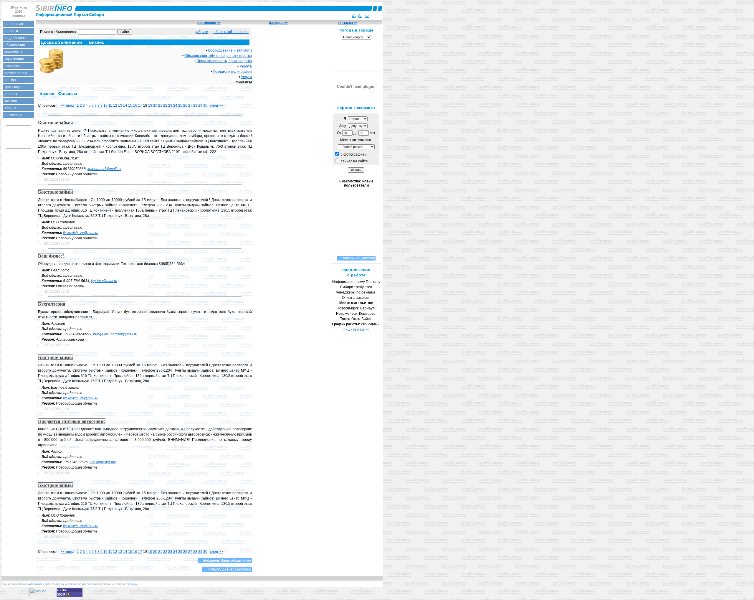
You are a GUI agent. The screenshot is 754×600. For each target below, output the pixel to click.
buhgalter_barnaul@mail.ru (115, 334)
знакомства (14, 52)
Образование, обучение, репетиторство (218, 56)
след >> (216, 105)
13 (120, 105)
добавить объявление (230, 32)
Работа (245, 66)
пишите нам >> (356, 329)
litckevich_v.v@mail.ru (80, 233)
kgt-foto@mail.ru (104, 281)
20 (155, 105)
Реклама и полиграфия (232, 72)
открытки (12, 66)
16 (135, 105)
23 (170, 105)
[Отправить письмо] (367, 16)
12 (115, 105)
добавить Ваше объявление (227, 560)
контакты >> (347, 22)
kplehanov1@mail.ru (104, 169)
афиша (10, 108)
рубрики (201, 32)
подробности (15, 38)
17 (140, 105)
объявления (14, 45)
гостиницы (13, 115)
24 (175, 105)
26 (185, 105)
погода (10, 80)
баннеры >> (278, 22)
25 (180, 105)
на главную (13, 24)
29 (200, 105)
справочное (14, 59)
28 (195, 105)
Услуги (246, 77)
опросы (10, 94)
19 (150, 105)
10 (105, 105)
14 (125, 105)
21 (160, 105)
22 (165, 105)
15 (130, 105)
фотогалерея (15, 73)
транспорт (13, 87)
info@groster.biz (103, 462)
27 (190, 105)
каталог (10, 101)
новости (11, 31)
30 (205, 105)
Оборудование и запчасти (230, 50)
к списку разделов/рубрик (229, 569)
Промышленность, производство (224, 61)
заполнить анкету (358, 258)
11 (110, 105)
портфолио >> (209, 22)
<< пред (67, 105)
